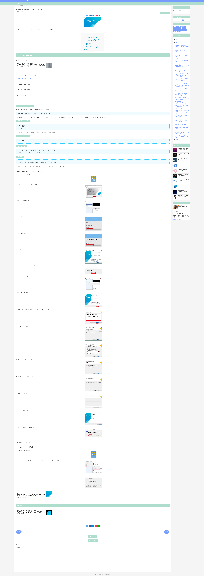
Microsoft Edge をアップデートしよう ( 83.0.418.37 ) (182, 74)
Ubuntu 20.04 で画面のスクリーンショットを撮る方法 (182, 64)
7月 (176, 41)
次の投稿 (19, 531)
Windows (175, 26)
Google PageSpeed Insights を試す (182, 135)
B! (92, 15)
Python (175, 31)
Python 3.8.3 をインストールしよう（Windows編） (181, 95)
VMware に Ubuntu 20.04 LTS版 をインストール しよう (183, 164)
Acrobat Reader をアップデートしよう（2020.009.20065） (182, 66)
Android (184, 29)
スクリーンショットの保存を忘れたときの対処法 (183, 180)
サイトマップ (37, 0)
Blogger (179, 29)
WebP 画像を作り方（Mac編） (181, 124)
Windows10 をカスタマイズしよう (181, 122)
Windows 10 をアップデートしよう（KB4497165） (181, 76)
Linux (174, 28)
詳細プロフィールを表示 (177, 219)
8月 (176, 39)
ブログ (179, 28)
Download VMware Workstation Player (24, 78)
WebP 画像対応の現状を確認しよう (181, 93)
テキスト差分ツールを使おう (180, 103)
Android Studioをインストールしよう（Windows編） (182, 108)
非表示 (93, 34)
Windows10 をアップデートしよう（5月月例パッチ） (181, 102)
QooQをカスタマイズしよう (180, 97)
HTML (179, 31)
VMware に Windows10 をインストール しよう (183, 170)
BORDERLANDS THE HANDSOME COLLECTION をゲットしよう (182, 53)
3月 (176, 141)
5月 (176, 44)
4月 (176, 139)
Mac (179, 26)
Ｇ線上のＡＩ (181, 205)
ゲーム (183, 26)
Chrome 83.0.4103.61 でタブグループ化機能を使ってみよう (182, 86)
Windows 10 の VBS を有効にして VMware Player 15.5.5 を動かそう (182, 46)
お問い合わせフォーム (30, 0)
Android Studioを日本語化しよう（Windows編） (181, 106)
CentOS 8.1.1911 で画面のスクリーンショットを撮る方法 (183, 191)
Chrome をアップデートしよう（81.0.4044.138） (181, 121)
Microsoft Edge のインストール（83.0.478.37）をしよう (181, 71)
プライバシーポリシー (22, 0)
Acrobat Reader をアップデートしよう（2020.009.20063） (182, 99)
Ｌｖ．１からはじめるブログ (21, 3)
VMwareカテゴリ (92, 536)
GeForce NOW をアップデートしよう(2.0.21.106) (183, 175)
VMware (175, 29)
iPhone (183, 28)
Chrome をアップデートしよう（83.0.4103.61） (181, 89)
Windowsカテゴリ (93, 540)
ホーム (15, 0)
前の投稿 (167, 531)
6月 (176, 42)
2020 (176, 38)
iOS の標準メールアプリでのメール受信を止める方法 (183, 196)
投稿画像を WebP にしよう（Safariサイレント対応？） (182, 130)
